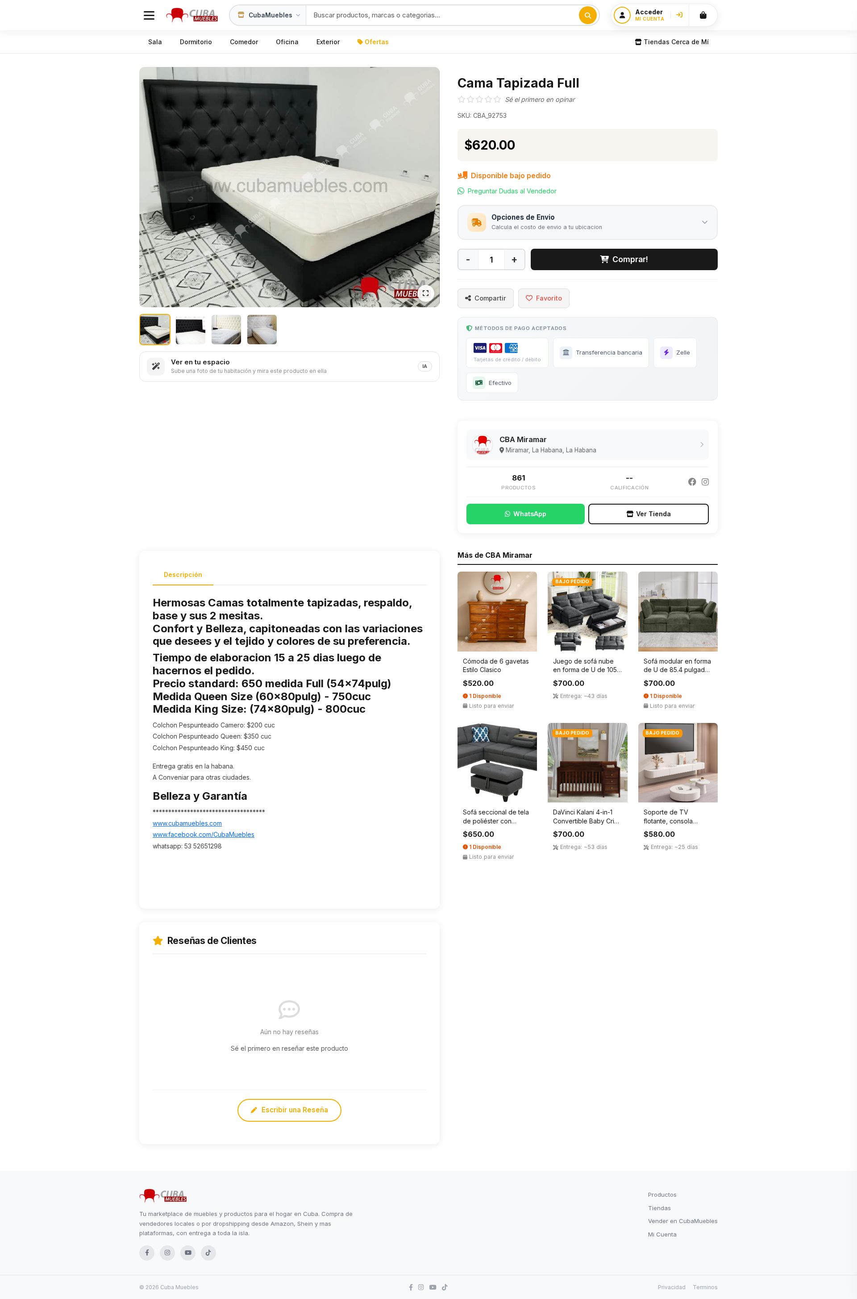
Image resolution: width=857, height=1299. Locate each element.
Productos (662, 1194)
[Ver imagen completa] (425, 293)
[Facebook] (692, 482)
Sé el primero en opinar (539, 99)
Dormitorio (196, 42)
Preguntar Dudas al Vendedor (512, 191)
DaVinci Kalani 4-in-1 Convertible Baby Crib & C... (585, 820)
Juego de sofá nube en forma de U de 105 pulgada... (585, 669)
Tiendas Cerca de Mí (676, 42)
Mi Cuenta (662, 1234)
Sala (155, 42)
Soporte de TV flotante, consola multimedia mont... (669, 820)
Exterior (328, 42)
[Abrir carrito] (703, 15)
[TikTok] (208, 1253)
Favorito (549, 298)
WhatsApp (529, 514)
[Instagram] (705, 482)
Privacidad (672, 1287)
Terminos (705, 1287)
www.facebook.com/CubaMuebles (203, 834)
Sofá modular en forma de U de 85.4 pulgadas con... (677, 669)
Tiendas (659, 1207)
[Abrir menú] (149, 15)
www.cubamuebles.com (187, 823)
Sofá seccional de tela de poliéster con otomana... (496, 820)
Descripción (183, 574)
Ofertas (377, 42)
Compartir (490, 298)
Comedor (244, 42)
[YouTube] (188, 1253)
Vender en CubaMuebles (683, 1220)
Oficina (287, 42)
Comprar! (630, 259)
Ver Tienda (653, 514)
